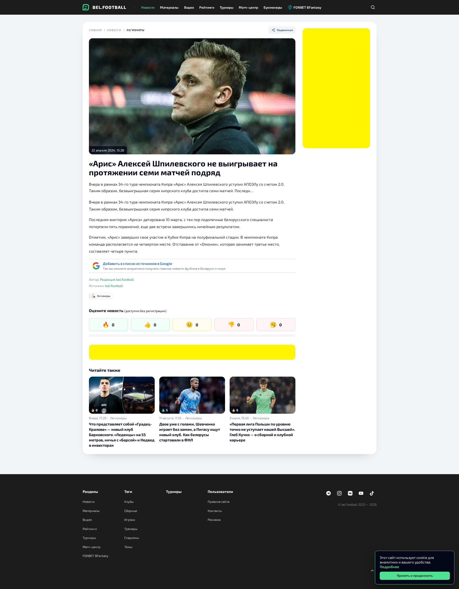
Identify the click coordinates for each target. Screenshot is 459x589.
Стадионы (131, 538)
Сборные (130, 511)
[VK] (350, 493)
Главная (95, 30)
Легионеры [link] (118, 418)
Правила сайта (218, 502)
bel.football (114, 286)
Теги (128, 491)
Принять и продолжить (415, 575)
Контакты (215, 511)
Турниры (89, 538)
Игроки (129, 520)
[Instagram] (339, 493)
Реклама (214, 520)
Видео (87, 520)
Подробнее (389, 566)
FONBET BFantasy (95, 556)
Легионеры (135, 30)
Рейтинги (90, 529)
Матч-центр (91, 547)
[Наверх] (372, 570)
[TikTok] (372, 493)
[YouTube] (361, 493)
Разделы (90, 491)
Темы (128, 547)
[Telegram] (328, 493)
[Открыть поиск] (373, 7)
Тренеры (130, 529)
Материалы (91, 511)
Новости (114, 30)
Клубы (128, 502)
